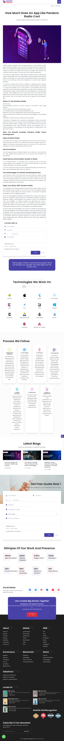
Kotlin (24, 642)
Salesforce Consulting (8, 677)
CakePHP (45, 646)
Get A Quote (32, 613)
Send (35, 252)
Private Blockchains (28, 662)
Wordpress (46, 638)
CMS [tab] (40, 286)
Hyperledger (26, 657)
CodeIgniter (46, 644)
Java (44, 633)
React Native (26, 640)
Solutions (58, 6)
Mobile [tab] (24, 286)
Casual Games (46, 662)
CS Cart (5, 662)
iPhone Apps (26, 633)
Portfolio (5, 636)
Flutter (24, 638)
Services (5, 633)
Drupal (44, 640)
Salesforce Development (9, 675)
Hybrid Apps (26, 636)
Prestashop (6, 659)
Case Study (6, 642)
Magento (5, 655)
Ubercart (5, 657)
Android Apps (26, 631)
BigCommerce (6, 666)
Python (45, 636)
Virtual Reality (46, 659)
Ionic (24, 644)
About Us (5, 631)
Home (52, 6)
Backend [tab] (35, 286)
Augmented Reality (48, 657)
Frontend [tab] (29, 286)
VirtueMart (6, 664)
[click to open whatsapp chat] (4, 737)
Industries (5, 640)
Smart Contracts (27, 659)
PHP (44, 631)
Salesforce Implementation (10, 679)
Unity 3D (45, 655)
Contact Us (6, 644)
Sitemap (5, 638)
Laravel (45, 642)
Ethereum (25, 655)
